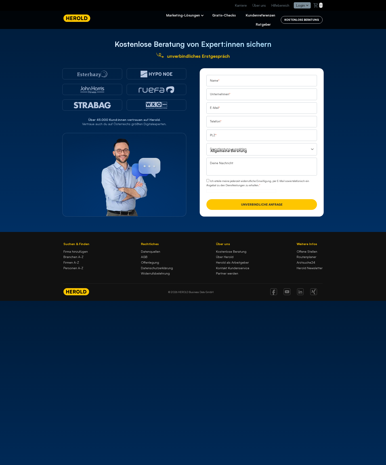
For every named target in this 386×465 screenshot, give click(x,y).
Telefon (215, 121)
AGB (144, 257)
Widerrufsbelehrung (155, 273)
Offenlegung (150, 262)
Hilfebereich (280, 5)
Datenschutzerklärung (157, 268)
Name (214, 80)
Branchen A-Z (73, 257)
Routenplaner (306, 257)
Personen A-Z (73, 268)
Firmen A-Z (71, 262)
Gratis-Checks (224, 15)
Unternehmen (220, 94)
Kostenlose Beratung (231, 251)
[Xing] (313, 293)
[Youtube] (287, 293)
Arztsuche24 (306, 262)
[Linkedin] (300, 293)
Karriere (241, 5)
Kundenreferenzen (260, 15)
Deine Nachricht (221, 163)
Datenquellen (150, 251)
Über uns (259, 5)
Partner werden (227, 273)
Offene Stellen (307, 251)
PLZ (213, 135)
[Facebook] (273, 293)
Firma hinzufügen (75, 251)
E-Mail (215, 108)
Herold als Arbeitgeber (232, 262)
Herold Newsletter (310, 268)
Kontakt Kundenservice (232, 268)
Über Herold (224, 257)
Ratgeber (263, 24)
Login (300, 5)
